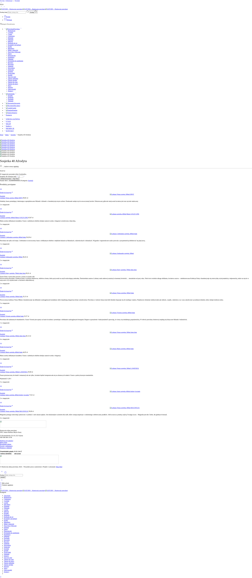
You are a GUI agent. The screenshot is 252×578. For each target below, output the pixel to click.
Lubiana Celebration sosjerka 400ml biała (13, 237)
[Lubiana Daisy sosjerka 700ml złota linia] (126, 270)
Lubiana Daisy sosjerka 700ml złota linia (13, 273)
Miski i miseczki (13, 50)
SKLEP (8, 124)
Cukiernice (11, 36)
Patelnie (14, 110)
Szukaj (32, 12)
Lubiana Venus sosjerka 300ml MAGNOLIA (14, 411)
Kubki (10, 47)
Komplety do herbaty (14, 45)
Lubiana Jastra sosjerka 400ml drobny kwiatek (14, 395)
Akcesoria (17, 103)
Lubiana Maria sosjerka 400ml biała (11, 352)
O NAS (8, 121)
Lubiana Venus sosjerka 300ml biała (11, 296)
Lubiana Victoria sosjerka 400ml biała (12, 316)
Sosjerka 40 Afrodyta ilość (8, 176)
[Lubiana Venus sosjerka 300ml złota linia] (126, 332)
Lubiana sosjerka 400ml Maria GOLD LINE (14, 217)
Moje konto (3, 442)
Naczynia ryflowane (14, 52)
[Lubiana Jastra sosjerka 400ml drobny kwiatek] (126, 391)
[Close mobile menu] (0, 489)
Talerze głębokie (13, 78)
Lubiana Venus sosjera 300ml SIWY (11, 198)
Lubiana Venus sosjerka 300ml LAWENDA (14, 372)
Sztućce (14, 113)
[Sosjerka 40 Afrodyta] (7, 140)
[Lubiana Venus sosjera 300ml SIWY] (126, 194)
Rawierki (11, 64)
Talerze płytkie (12, 80)
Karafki (10, 95)
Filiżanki (10, 39)
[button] (6, 192)
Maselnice (11, 48)
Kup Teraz (16, 178)
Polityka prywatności (6, 441)
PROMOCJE (10, 128)
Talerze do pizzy (13, 84)
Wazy (9, 86)
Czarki (10, 34)
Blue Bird (59, 467)
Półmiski (10, 59)
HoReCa (8, 126)
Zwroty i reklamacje (6, 446)
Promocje (9, 115)
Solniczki (11, 70)
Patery (10, 54)
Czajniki (10, 32)
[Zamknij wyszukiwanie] (2, 481)
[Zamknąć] (1, 483)
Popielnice (11, 57)
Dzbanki (10, 38)
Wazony (10, 87)
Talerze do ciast (13, 82)
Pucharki (10, 99)
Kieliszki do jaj (12, 43)
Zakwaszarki (12, 89)
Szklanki (10, 101)
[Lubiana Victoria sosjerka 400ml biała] (126, 313)
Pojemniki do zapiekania (15, 61)
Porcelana (17, 29)
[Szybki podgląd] (1, 190)
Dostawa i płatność (6, 448)
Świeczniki (11, 73)
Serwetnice (11, 68)
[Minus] (24, 176)
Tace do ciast (12, 77)
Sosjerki (10, 71)
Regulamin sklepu (5, 444)
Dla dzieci (17, 106)
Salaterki (10, 66)
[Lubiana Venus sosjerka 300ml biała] (126, 293)
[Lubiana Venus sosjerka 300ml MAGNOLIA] (126, 408)
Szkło (13, 94)
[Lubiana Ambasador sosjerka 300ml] (126, 253)
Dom (1, 135)
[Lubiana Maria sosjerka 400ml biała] (126, 349)
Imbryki (10, 41)
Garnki (14, 108)
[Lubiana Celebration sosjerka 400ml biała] (126, 234)
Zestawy (10, 91)
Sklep (7, 135)
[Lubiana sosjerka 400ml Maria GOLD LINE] (126, 214)
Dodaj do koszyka (6, 178)
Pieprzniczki (12, 55)
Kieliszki (10, 97)
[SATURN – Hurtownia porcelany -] (34, 9)
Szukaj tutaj (4, 12)
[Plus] (18, 176)
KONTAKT (10, 131)
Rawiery (10, 62)
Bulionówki (11, 31)
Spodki (10, 75)
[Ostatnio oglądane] (5, 473)
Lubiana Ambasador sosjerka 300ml (11, 257)
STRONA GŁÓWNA (13, 119)
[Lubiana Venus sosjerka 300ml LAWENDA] (126, 368)
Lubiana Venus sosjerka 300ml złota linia (13, 336)
